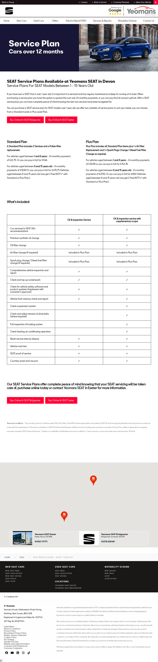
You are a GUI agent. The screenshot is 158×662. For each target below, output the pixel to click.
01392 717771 (41, 541)
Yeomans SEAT (74, 388)
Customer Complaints (13, 648)
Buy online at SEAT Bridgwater (25, 120)
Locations (62, 581)
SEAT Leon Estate (13, 573)
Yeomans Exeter (45, 534)
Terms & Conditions (12, 629)
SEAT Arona (61, 576)
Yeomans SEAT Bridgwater (68, 588)
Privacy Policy (10, 631)
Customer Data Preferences (16, 646)
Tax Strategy (9, 639)
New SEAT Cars (15, 567)
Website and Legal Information (17, 644)
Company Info (12, 596)
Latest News (9, 626)
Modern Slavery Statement (15, 635)
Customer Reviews (121, 2)
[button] (64, 517)
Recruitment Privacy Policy (15, 633)
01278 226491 (108, 541)
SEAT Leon (10, 581)
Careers (84, 2)
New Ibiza (109, 573)
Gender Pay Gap (11, 642)
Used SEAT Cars (65, 567)
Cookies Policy (10, 637)
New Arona (110, 571)
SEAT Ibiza (60, 571)
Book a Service (100, 2)
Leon (107, 576)
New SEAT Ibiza (12, 571)
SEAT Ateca (10, 578)
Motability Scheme (117, 567)
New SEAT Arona (13, 576)
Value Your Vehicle (143, 2)
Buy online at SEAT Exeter (61, 120)
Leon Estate (111, 578)
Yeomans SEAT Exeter (65, 585)
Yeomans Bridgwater (114, 534)
